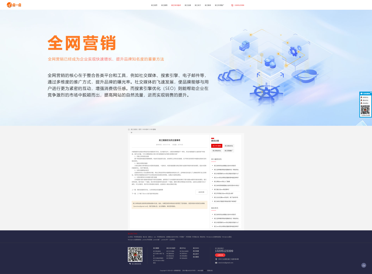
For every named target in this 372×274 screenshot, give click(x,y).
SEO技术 (146, 129)
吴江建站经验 (183, 258)
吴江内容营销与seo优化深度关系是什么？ (226, 173)
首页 (140, 129)
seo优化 (130, 237)
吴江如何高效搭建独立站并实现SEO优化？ (227, 185)
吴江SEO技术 (170, 248)
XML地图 (200, 270)
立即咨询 (220, 255)
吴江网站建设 (157, 251)
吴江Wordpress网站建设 (158, 262)
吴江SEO (196, 248)
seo (155, 237)
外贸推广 (182, 237)
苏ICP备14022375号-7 (189, 270)
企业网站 (172, 239)
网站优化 (202, 237)
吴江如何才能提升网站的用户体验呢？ (225, 201)
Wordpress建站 (227, 237)
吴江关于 (196, 254)
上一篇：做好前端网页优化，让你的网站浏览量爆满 (147, 190)
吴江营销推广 (229, 150)
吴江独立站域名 (184, 251)
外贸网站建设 (138, 237)
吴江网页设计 (183, 253)
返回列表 (201, 192)
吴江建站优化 (229, 146)
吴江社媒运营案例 (158, 258)
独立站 (145, 237)
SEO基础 (153, 129)
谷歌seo (150, 237)
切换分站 (210, 270)
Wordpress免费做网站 (134, 239)
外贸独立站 (195, 237)
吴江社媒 (196, 251)
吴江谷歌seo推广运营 (158, 255)
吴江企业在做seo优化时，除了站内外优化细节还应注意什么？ (226, 198)
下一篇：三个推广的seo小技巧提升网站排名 (145, 193)
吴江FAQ (183, 248)
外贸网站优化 (161, 237)
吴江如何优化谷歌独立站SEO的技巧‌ (225, 165)
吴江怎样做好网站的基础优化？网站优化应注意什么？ (227, 170)
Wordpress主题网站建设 (213, 237)
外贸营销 (188, 237)
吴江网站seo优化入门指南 (222, 181)
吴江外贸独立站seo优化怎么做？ (224, 193)
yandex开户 (164, 239)
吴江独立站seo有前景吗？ (222, 189)
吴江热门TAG (132, 234)
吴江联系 (196, 257)
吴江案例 (156, 248)
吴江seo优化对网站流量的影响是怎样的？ (226, 177)
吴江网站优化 (217, 150)
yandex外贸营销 (147, 239)
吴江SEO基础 (217, 146)
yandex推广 (156, 239)
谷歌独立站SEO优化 (172, 237)
